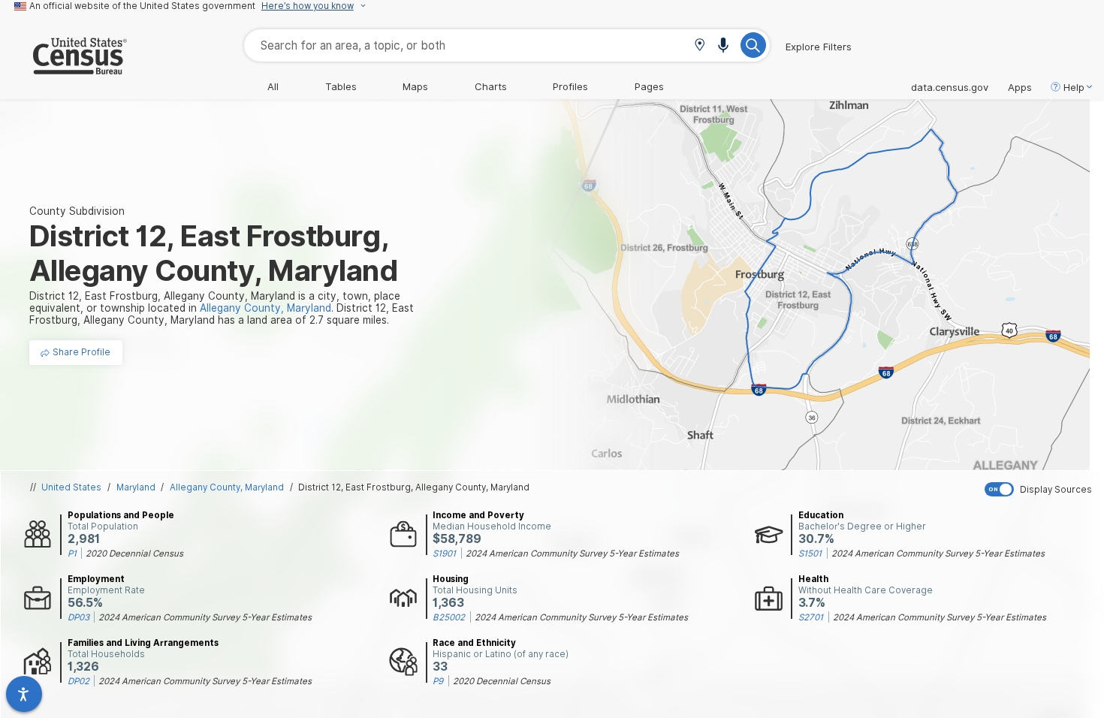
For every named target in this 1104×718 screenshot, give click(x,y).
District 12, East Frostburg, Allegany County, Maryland (413, 487)
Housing (451, 579)
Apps (1020, 87)
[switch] (1041, 489)
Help (1073, 87)
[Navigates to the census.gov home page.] (63, 68)
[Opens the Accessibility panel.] (24, 694)
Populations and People (121, 515)
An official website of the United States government (142, 6)
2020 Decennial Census (134, 553)
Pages (649, 86)
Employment (96, 579)
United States (71, 487)
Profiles (570, 86)
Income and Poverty (478, 515)
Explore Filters (819, 47)
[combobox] (507, 45)
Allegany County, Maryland (227, 487)
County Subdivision (77, 211)
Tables (341, 86)
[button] (699, 46)
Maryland (135, 487)
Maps (415, 86)
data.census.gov (949, 87)
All (273, 86)
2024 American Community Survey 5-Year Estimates (572, 553)
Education (820, 515)
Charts (491, 86)
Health (813, 579)
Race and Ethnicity (474, 643)
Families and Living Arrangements (143, 643)
